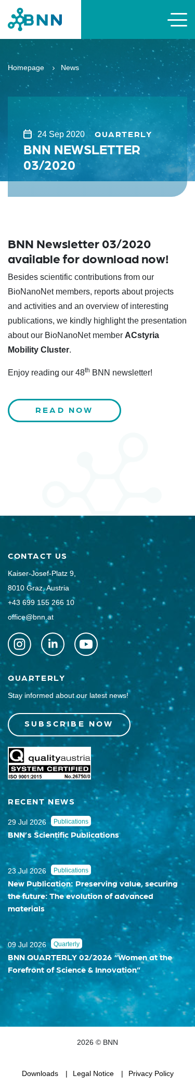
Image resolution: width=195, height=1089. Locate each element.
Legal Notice (93, 1073)
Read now (64, 409)
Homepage (26, 67)
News (70, 67)
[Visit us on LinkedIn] (52, 644)
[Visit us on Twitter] (19, 644)
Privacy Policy (151, 1073)
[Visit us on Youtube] (86, 644)
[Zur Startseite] (35, 19)
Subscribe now (69, 723)
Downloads (40, 1073)
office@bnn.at (31, 617)
